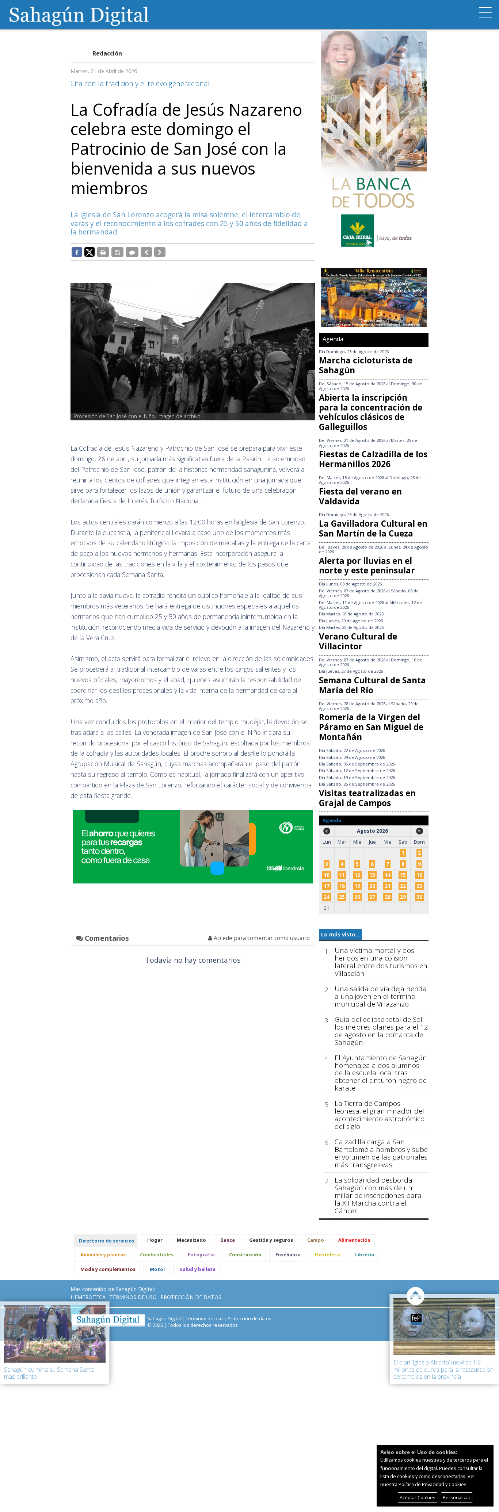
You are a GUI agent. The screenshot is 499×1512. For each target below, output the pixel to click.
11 (342, 875)
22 (403, 886)
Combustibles (157, 1254)
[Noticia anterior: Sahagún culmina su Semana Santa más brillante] (146, 252)
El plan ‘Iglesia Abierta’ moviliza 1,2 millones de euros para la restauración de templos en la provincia (443, 1369)
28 (388, 897)
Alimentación (354, 1240)
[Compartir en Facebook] (77, 252)
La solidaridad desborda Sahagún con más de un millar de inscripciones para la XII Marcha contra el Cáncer (378, 1195)
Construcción (245, 1254)
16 (419, 875)
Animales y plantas (103, 1254)
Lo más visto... (340, 934)
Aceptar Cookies (417, 1497)
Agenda (333, 339)
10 (327, 875)
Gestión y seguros (271, 1240)
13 (372, 875)
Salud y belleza (198, 1269)
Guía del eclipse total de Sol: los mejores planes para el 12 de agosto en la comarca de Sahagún (381, 1031)
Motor (157, 1269)
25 (342, 897)
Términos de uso (133, 1297)
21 (388, 886)
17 (327, 886)
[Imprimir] (103, 252)
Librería (364, 1254)
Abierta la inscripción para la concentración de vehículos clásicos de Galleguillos (370, 412)
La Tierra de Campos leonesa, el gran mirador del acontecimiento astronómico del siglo (379, 1115)
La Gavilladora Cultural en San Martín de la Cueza (373, 528)
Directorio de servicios (106, 1240)
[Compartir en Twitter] (89, 252)
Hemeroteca (88, 1297)
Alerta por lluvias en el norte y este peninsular (367, 565)
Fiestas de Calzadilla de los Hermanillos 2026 (373, 459)
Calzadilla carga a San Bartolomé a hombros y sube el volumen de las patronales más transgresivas (381, 1153)
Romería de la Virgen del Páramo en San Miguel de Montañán (371, 726)
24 (327, 897)
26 (357, 897)
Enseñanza (288, 1254)
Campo (315, 1240)
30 (419, 897)
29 (403, 897)
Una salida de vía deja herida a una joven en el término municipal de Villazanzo (381, 996)
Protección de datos (190, 1297)
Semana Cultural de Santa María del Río (372, 685)
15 (403, 875)
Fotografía (201, 1254)
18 (342, 886)
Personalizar (457, 1497)
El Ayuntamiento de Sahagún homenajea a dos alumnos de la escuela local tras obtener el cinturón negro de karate (381, 1073)
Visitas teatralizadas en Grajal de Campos (367, 798)
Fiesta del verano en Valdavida (360, 496)
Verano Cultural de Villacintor (358, 641)
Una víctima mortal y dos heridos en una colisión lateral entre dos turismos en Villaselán (381, 962)
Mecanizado (191, 1240)
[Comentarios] (132, 252)
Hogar (155, 1240)
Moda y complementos (108, 1269)
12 (357, 875)
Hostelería (328, 1254)
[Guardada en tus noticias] (117, 252)
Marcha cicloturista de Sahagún (365, 365)
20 (372, 886)
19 (357, 886)
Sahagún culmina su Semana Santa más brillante (49, 1373)
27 (372, 897)
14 (388, 875)
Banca (227, 1240)
